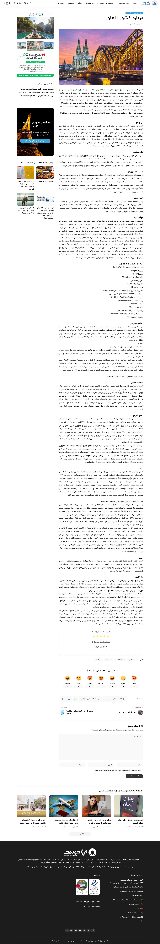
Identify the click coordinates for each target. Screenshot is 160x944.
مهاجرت (98, 660)
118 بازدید (95, 827)
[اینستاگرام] (25, 3)
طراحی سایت (71, 941)
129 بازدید (62, 827)
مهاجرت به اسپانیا (26, 89)
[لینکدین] (22, 3)
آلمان (130, 660)
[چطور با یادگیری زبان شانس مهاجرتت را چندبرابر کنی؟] (96, 806)
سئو (64, 941)
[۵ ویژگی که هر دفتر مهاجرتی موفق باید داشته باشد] (63, 806)
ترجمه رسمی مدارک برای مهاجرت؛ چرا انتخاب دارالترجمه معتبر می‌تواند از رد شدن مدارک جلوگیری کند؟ (45, 213)
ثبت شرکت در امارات (34, 92)
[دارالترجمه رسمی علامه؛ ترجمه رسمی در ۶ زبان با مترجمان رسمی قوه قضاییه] (25, 172)
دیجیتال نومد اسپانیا (47, 92)
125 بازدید (139, 24)
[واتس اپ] (14, 3)
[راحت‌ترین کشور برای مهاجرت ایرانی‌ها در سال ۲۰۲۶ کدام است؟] (25, 199)
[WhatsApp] (75, 699)
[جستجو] (3, 3)
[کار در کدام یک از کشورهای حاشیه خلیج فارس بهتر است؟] (31, 806)
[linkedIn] (69, 699)
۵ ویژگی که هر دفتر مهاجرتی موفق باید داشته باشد (66, 821)
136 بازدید (30, 827)
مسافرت (108, 660)
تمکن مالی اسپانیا (48, 89)
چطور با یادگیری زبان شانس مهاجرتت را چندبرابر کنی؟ (99, 821)
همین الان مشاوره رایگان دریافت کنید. (35, 141)
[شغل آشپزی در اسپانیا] (44, 172)
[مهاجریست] (149, 3)
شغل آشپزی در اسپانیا (46, 181)
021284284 (86, 906)
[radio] (94, 636)
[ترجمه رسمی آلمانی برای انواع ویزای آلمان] (128, 806)
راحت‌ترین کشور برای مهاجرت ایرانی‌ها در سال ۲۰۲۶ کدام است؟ (26, 210)
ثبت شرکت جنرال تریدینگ (42, 96)
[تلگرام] (17, 3)
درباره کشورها (119, 660)
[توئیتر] (27, 3)
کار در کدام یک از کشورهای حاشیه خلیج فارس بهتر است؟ (33, 821)
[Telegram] (62, 699)
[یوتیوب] (20, 3)
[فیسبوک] (30, 3)
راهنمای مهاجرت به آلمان (134, 13)
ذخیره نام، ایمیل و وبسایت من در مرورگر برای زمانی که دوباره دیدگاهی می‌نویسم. (118, 770)
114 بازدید (127, 827)
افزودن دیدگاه (130, 24)
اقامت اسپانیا (37, 89)
